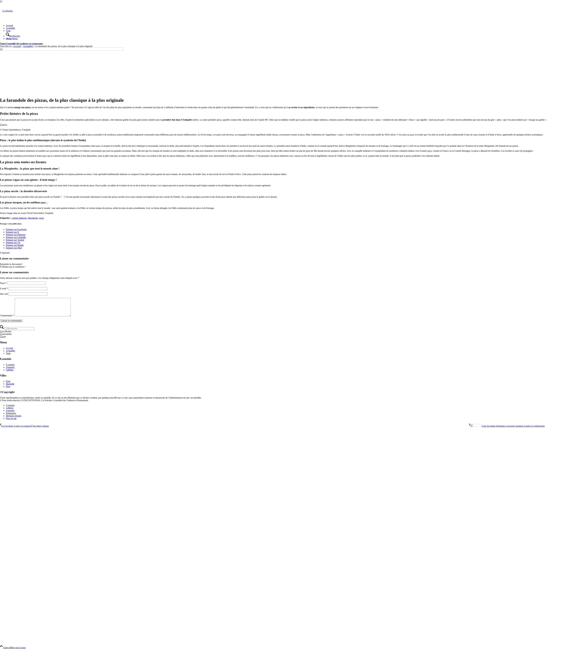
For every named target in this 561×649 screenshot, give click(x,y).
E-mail (4, 288)
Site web (4, 294)
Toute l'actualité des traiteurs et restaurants (21, 43)
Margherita (33, 218)
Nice (8, 386)
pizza (41, 218)
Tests (8, 353)
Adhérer (9, 370)
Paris (8, 381)
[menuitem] (283, 25)
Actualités (10, 350)
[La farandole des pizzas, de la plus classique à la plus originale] (61, 49)
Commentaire (7, 315)
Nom (3, 283)
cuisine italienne (19, 218)
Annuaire (10, 367)
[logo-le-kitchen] (6, 11)
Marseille (10, 384)
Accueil (9, 348)
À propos (10, 364)
